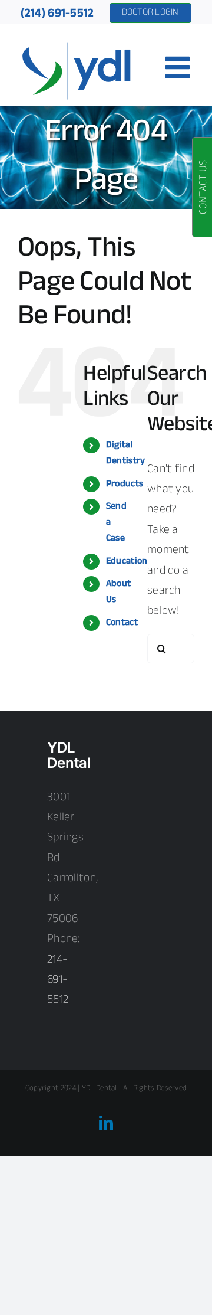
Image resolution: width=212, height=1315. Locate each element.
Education (127, 561)
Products (124, 484)
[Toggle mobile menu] (179, 66)
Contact (122, 623)
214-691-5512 (57, 980)
